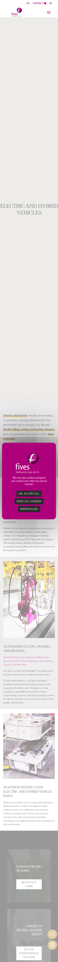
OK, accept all (29, 493)
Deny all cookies (29, 501)
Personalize (29, 509)
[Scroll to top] (52, 954)
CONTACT (38, 3)
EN (28, 3)
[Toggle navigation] (49, 12)
